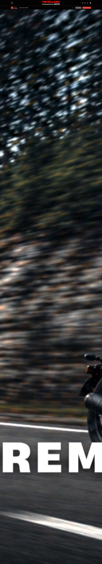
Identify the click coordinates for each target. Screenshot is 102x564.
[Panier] (84, 3)
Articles (79, 7)
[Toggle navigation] (12, 3)
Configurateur (87, 7)
